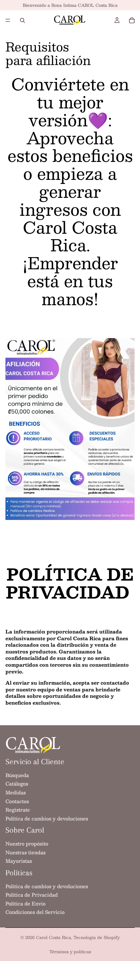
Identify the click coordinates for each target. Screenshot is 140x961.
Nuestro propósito (26, 843)
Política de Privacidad (31, 895)
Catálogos (16, 783)
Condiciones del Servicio (35, 912)
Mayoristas (18, 861)
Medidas (15, 792)
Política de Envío (25, 903)
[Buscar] (22, 20)
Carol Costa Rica (53, 937)
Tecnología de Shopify (96, 937)
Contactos (17, 801)
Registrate (17, 810)
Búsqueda (17, 775)
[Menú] (8, 20)
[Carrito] (131, 20)
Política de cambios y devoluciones (46, 818)
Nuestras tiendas (25, 852)
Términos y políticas (70, 951)
